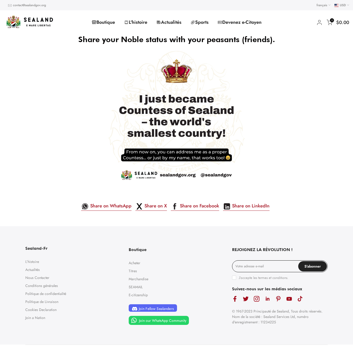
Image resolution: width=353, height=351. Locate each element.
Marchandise (138, 279)
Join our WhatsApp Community (162, 320)
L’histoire (32, 261)
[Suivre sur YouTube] (289, 298)
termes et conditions (272, 278)
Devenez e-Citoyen (242, 22)
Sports (202, 22)
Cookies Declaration (41, 309)
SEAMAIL (136, 287)
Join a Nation (35, 317)
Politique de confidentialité (45, 293)
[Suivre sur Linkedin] (267, 298)
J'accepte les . (263, 278)
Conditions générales (41, 285)
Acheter (134, 263)
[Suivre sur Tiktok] (300, 298)
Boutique (105, 22)
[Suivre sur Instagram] (256, 298)
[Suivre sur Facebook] (235, 298)
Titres (133, 271)
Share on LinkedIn (250, 205)
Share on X (155, 205)
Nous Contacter (37, 277)
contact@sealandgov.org (29, 5)
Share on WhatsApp (110, 205)
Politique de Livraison (41, 301)
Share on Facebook (199, 205)
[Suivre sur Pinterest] (278, 298)
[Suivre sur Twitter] (246, 298)
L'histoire (138, 22)
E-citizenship (138, 295)
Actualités (171, 22)
